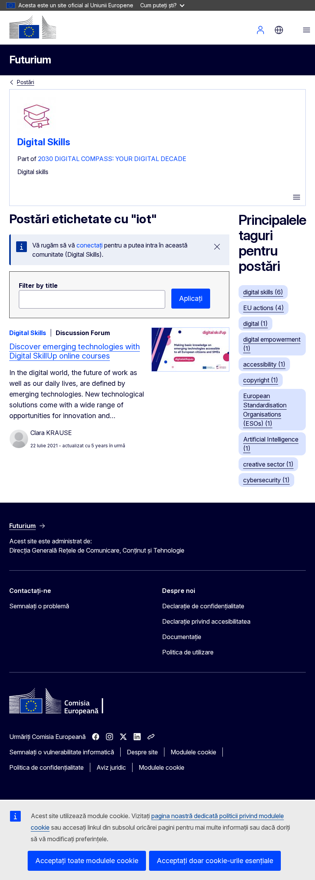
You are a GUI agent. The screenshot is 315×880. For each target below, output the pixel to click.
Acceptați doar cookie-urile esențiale (215, 861)
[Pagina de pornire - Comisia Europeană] (32, 26)
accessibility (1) (264, 364)
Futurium (30, 59)
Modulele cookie (193, 752)
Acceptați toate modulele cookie (86, 861)
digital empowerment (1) (271, 343)
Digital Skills (43, 142)
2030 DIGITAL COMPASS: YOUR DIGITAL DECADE (112, 159)
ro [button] (278, 30)
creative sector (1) (268, 464)
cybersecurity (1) (266, 480)
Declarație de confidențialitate (203, 606)
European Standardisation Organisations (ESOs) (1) (265, 409)
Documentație (181, 637)
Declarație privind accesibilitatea (206, 621)
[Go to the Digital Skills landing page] (36, 133)
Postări (25, 82)
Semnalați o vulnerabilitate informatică (61, 752)
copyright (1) (260, 380)
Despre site (142, 752)
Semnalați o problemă (39, 606)
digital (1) (255, 323)
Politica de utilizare (188, 652)
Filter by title (38, 285)
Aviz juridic (111, 767)
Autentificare (260, 30)
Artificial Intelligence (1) (270, 443)
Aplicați (190, 298)
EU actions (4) (263, 308)
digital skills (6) (263, 292)
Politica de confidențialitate (46, 767)
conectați (89, 245)
